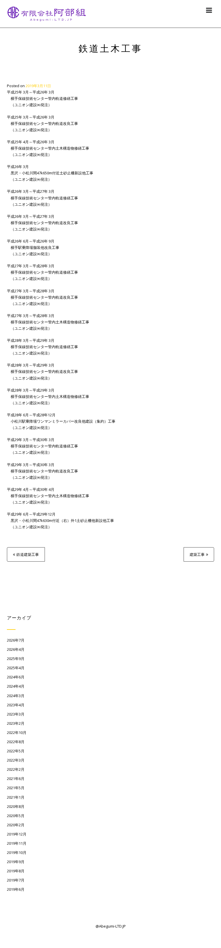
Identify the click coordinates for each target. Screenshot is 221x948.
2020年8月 (15, 806)
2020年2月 (15, 824)
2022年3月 (15, 760)
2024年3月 (15, 695)
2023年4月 (15, 704)
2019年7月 (15, 880)
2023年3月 (15, 714)
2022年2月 (15, 769)
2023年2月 (15, 723)
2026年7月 (15, 640)
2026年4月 (15, 649)
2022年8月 (15, 741)
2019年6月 (15, 889)
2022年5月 (15, 751)
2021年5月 (15, 787)
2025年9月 (15, 658)
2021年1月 (15, 797)
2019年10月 (16, 852)
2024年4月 (15, 686)
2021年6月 (15, 778)
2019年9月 (15, 861)
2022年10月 (16, 732)
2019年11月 (16, 843)
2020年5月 (15, 815)
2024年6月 (15, 677)
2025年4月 (15, 667)
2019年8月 (15, 870)
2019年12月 (16, 834)
